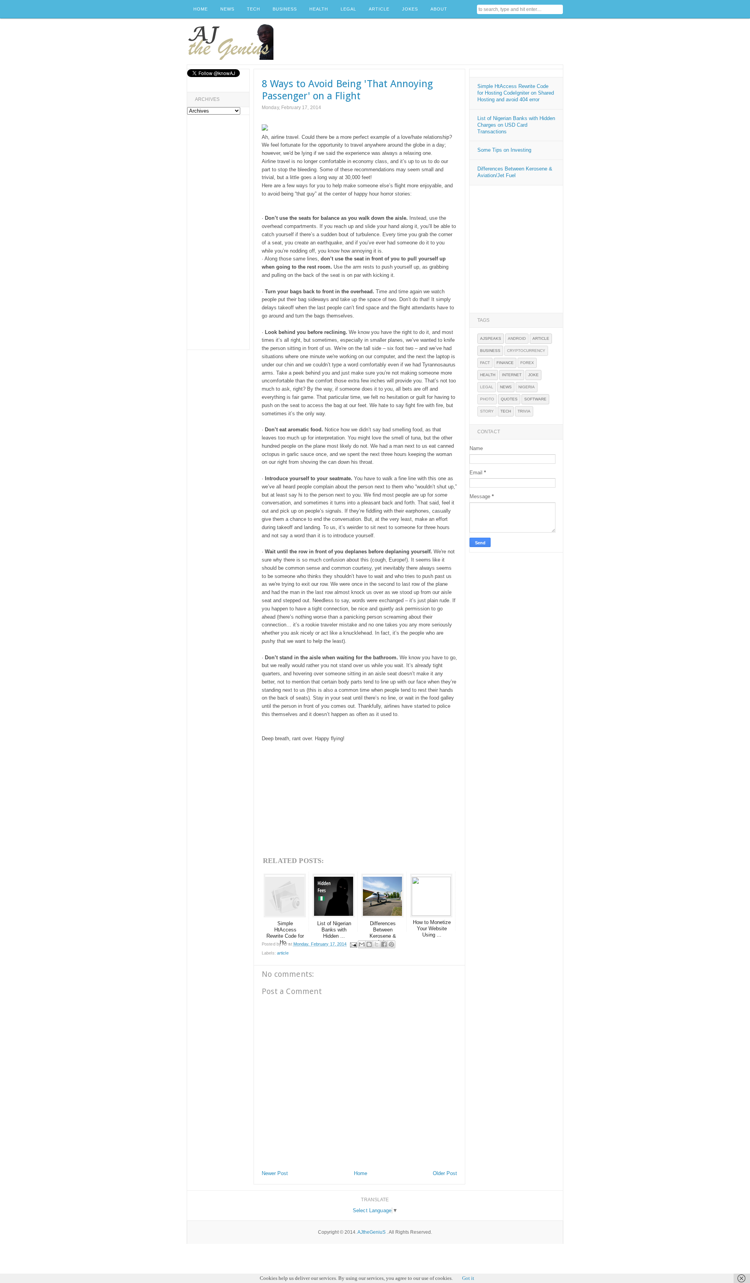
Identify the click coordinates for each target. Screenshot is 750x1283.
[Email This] (362, 944)
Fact (485, 363)
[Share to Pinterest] (391, 944)
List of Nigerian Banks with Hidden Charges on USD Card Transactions (516, 125)
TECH (253, 9)
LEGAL (348, 9)
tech (505, 411)
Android (517, 338)
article (283, 953)
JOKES (410, 9)
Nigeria (526, 387)
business (490, 350)
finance (505, 363)
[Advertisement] (421, 41)
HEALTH (318, 9)
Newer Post (275, 1173)
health (487, 375)
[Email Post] (353, 944)
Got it (468, 1278)
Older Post (445, 1173)
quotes (509, 399)
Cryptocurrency (526, 350)
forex (527, 363)
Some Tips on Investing (504, 150)
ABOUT (438, 9)
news (506, 387)
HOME (200, 9)
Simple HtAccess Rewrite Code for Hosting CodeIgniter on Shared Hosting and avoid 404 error (515, 92)
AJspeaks (490, 338)
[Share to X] (376, 944)
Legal (486, 387)
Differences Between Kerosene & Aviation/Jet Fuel (514, 172)
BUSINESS (285, 9)
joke (533, 375)
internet (511, 375)
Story (487, 411)
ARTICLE (379, 9)
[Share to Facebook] (384, 944)
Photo (487, 399)
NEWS (227, 9)
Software (535, 399)
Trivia (524, 411)
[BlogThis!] (369, 944)
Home (360, 1173)
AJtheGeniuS (371, 1232)
